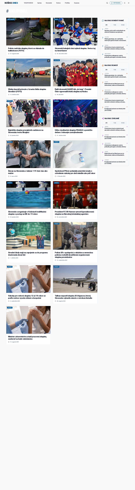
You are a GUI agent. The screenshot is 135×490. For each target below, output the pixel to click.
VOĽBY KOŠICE (28, 3)
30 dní (122, 25)
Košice (58, 3)
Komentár (49, 3)
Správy (39, 3)
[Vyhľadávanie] (107, 3)
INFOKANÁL (117, 3)
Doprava (76, 3)
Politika (67, 3)
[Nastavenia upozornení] (124, 3)
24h (106, 25)
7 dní (114, 25)
